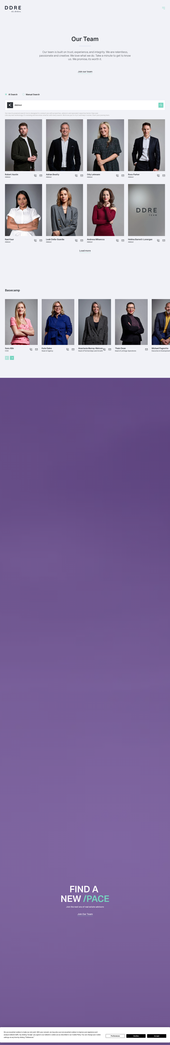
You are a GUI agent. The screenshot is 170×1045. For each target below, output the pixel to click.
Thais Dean (120, 348)
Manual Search (33, 94)
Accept (156, 1036)
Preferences (115, 1036)
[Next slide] (12, 358)
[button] (163, 8)
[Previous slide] (7, 358)
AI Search (12, 94)
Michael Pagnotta (160, 348)
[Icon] (35, 175)
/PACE (96, 898)
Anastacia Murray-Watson (90, 348)
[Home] (13, 9)
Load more (85, 250)
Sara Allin (9, 348)
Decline (136, 1036)
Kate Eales (47, 348)
